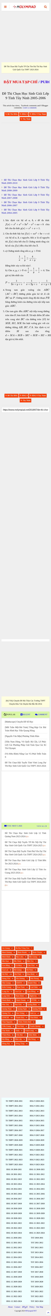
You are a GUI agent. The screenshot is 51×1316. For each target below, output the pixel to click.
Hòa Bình (30, 974)
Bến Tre (30, 961)
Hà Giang (17, 970)
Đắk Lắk (18, 1039)
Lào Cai (18, 991)
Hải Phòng (35, 978)
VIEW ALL (41, 826)
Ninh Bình (6, 1000)
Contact (17, 1307)
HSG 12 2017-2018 (14, 1272)
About (10, 1307)
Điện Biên (32, 1035)
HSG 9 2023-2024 (37, 1165)
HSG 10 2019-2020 (14, 1213)
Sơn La (33, 1013)
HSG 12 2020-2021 (14, 1287)
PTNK (33, 1000)
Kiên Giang (6, 987)
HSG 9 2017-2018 (37, 1135)
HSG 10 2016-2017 (14, 1199)
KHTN (19, 983)
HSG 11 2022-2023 (37, 1228)
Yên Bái (19, 1035)
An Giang (6, 948)
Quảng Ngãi (22, 1009)
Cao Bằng (6, 965)
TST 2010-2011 (37, 1238)
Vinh (17, 1031)
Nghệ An (33, 996)
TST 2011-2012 (37, 1243)
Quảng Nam (6, 1009)
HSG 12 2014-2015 (14, 1257)
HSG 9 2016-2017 (37, 1130)
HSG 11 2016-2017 (37, 1199)
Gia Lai (5, 970)
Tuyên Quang (35, 1026)
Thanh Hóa (20, 1018)
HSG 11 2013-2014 (37, 1184)
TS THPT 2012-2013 (14, 1111)
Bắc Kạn (5, 961)
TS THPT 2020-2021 (14, 1150)
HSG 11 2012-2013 (37, 1179)
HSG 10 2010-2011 (14, 1169)
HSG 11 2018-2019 (37, 1208)
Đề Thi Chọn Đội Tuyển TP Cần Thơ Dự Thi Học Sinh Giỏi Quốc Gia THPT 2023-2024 (25, 68)
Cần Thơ (31, 965)
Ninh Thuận (20, 1000)
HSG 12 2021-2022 (14, 1292)
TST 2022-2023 (37, 1296)
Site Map (39, 1307)
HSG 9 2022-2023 (37, 1160)
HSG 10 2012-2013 (14, 1179)
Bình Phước (22, 952)
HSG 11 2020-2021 (37, 1218)
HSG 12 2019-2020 (14, 1282)
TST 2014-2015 (37, 1257)
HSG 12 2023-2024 (14, 1301)
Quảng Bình (32, 1005)
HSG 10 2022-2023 (14, 1228)
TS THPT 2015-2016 (14, 1125)
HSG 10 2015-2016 (14, 1194)
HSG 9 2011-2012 (37, 1106)
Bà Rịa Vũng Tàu (22, 948)
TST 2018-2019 (37, 1277)
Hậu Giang (6, 983)
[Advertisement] (25, 36)
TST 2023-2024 (37, 1301)
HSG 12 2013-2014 (14, 1252)
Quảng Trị (6, 1013)
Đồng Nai (6, 1044)
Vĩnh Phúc (6, 1035)
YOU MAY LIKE (14, 826)
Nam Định (20, 996)
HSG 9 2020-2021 (37, 1150)
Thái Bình (34, 1018)
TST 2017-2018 (37, 1272)
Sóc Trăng (20, 1013)
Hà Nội (5, 974)
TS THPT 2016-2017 (14, 1130)
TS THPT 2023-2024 (14, 1165)
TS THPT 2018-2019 (14, 1140)
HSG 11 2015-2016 (37, 1194)
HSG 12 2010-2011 (14, 1238)
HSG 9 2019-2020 (37, 1145)
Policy (32, 1307)
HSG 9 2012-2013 (37, 1111)
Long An (5, 991)
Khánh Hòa (32, 983)
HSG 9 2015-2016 (37, 1125)
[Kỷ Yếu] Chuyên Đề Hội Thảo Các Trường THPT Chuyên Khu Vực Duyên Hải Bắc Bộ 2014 (25, 702)
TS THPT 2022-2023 (14, 1160)
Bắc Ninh (17, 961)
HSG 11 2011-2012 (36, 1174)
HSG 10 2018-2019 (14, 1208)
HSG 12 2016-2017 (14, 1267)
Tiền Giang (6, 1026)
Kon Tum (20, 987)
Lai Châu (34, 987)
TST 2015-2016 (37, 1262)
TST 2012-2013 (37, 1248)
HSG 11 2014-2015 (37, 1189)
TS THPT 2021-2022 (14, 1155)
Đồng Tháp (20, 1044)
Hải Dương (20, 978)
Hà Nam (30, 970)
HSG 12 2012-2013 (14, 1248)
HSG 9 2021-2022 (37, 1155)
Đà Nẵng (5, 1039)
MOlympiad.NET (31, 1311)
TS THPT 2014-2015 (14, 1121)
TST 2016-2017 (37, 1267)
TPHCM (5, 1018)
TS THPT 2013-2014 (14, 1116)
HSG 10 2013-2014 (14, 1184)
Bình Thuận (37, 952)
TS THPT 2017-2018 (14, 1135)
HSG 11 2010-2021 (37, 1169)
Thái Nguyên (7, 1022)
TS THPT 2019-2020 (14, 1145)
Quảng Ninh (37, 1009)
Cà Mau (19, 965)
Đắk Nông (31, 1039)
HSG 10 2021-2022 (14, 1223)
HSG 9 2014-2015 (37, 1121)
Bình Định (6, 957)
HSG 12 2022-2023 (14, 1296)
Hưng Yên (6, 978)
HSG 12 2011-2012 (14, 1243)
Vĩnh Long (29, 1031)
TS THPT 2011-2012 (14, 1106)
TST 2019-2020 (37, 1282)
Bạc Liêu (19, 957)
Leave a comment (29, 108)
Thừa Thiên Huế (24, 1022)
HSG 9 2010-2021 (37, 1101)
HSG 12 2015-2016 (14, 1262)
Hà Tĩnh (18, 974)
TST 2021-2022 (37, 1292)
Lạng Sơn (6, 996)
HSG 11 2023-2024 (37, 1233)
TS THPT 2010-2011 (14, 1101)
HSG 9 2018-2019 (37, 1140)
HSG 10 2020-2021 (14, 1218)
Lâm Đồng (31, 991)
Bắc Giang (33, 957)
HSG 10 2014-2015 (14, 1189)
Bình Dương (7, 952)
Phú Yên (18, 1005)
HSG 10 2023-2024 (14, 1233)
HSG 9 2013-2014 (37, 1116)
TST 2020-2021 (37, 1287)
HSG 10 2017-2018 (14, 1204)
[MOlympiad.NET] (24, 7)
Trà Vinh (20, 1026)
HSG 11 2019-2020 (37, 1213)
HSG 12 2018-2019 (14, 1277)
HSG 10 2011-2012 (14, 1174)
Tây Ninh (6, 1031)
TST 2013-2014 (37, 1252)
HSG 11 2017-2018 (37, 1204)
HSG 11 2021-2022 (37, 1223)
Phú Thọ (5, 1005)
